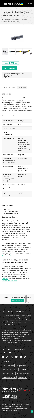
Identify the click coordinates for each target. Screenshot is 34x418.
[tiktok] (25, 356)
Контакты (22, 377)
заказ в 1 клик (9, 68)
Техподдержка (8, 373)
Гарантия (5, 279)
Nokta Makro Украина (9, 281)
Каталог (11, 19)
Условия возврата (22, 373)
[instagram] (7, 356)
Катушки (17, 19)
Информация (21, 366)
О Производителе (9, 377)
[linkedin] (21, 356)
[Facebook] (3, 356)
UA (4, 366)
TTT (21, 410)
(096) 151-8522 (17, 300)
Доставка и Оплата (8, 256)
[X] (12, 356)
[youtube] (16, 356)
